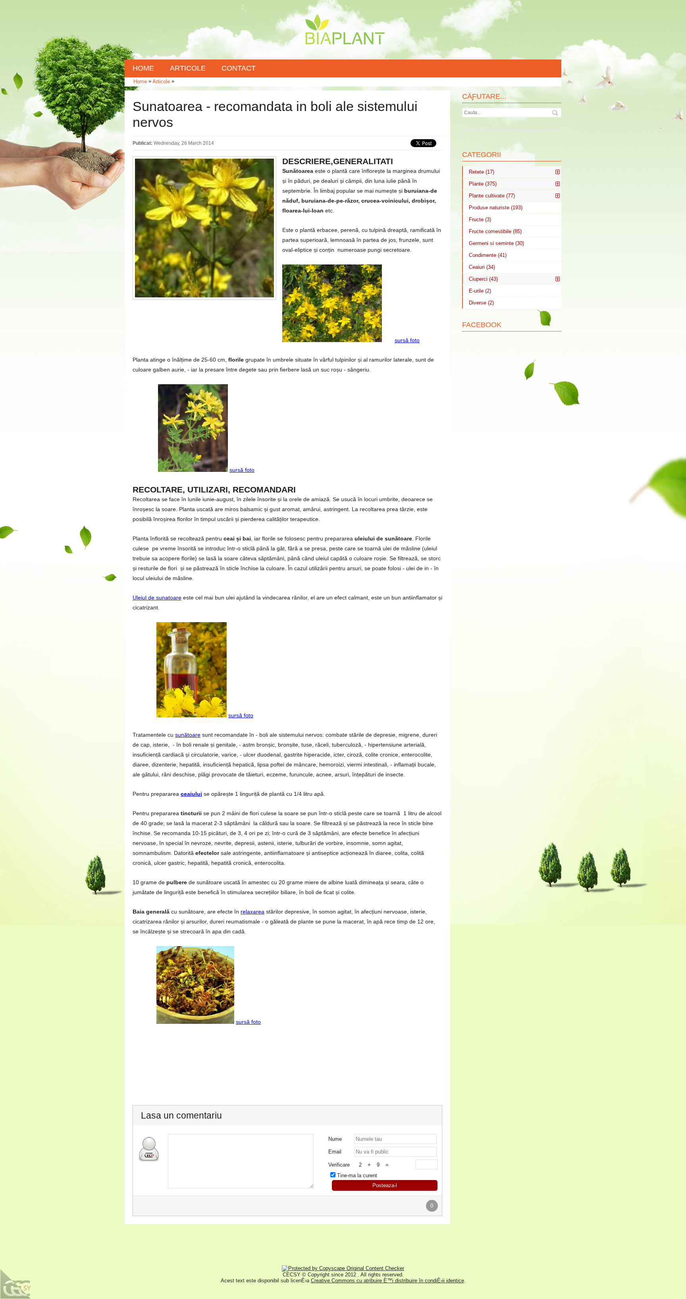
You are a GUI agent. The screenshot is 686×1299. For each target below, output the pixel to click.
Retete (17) (481, 172)
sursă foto (407, 340)
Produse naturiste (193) (495, 208)
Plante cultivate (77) (492, 196)
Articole (161, 81)
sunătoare (187, 735)
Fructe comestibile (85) (495, 231)
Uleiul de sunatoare (157, 597)
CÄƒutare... (484, 96)
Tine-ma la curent (357, 1175)
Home (140, 81)
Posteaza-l (384, 1185)
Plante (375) (483, 184)
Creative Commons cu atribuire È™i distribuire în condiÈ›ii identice (387, 1281)
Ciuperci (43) (483, 279)
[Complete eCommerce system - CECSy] (16, 1284)
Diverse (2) (481, 303)
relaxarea (252, 911)
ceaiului (191, 794)
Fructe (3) (480, 219)
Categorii (481, 155)
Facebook (481, 325)
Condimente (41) (488, 255)
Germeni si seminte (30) (496, 243)
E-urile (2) (480, 291)
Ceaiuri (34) (482, 267)
